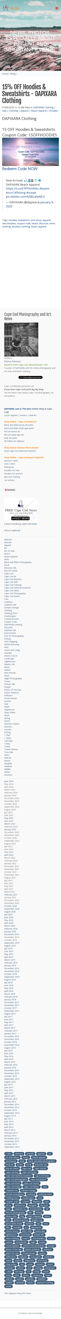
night (33, 1242)
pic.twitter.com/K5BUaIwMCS (25, 196)
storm (50, 1264)
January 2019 (10, 965)
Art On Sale (9, 550)
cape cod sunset (31, 1183)
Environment (10, 633)
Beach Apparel (39, 110)
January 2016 (10, 1067)
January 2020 (10, 931)
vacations (37, 1275)
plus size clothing (12, 476)
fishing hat (9, 467)
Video (6, 755)
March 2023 (9, 823)
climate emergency (14, 1194)
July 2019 (8, 948)
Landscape (9, 658)
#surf (10, 193)
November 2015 (11, 1073)
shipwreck (29, 1260)
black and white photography (41, 1161)
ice (26, 1227)
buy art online (12, 1168)
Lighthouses (9, 661)
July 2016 (8, 1050)
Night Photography (13, 678)
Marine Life (9, 664)
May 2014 (8, 1124)
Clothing (13, 110)
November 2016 (11, 1039)
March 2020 (9, 925)
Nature (7, 670)
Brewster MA (10, 568)
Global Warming (11, 644)
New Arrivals (10, 672)
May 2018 (8, 988)
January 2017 (10, 1033)
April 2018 (8, 991)
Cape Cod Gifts (11, 582)
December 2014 (11, 1104)
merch (26, 1238)
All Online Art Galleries (14, 441)
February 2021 (10, 894)
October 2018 (10, 974)
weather (30, 1279)
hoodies (13, 220)
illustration (36, 1227)
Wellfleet (8, 766)
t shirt (8, 1153)
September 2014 (11, 1113)
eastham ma (20, 1209)
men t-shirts (9, 463)
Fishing (7, 638)
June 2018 (8, 985)
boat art (9, 1164)
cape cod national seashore (18, 1175)
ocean (42, 1242)
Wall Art (32, 415)
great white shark (14, 1223)
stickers (39, 1264)
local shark (25, 1234)
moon (51, 1238)
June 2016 (8, 1053)
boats (20, 1164)
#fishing (20, 193)
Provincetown (10, 698)
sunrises (9, 1268)
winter (30, 1282)
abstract (19, 1153)
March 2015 (9, 1096)
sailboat (23, 1256)
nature (9, 1242)
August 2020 (10, 911)
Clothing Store (10, 613)
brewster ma (41, 1164)
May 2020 (8, 920)
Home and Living (12, 650)
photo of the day (13, 1249)
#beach (44, 188)
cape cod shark (13, 1183)
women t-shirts (11, 460)
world (8, 1286)
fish (30, 1212)
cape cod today (13, 1186)
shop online (11, 1264)
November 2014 (11, 1107)
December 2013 (11, 1138)
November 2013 (11, 1141)
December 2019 (11, 934)
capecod (15, 530)
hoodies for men (12, 470)
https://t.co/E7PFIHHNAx (22, 188)
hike (8, 1227)
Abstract (8, 539)
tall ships (19, 1271)
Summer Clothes (12, 723)
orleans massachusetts (33, 1245)
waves (19, 1279)
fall (47, 1209)
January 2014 (10, 1135)
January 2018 (10, 999)
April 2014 (8, 1127)
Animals (7, 542)
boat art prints (10, 438)
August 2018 (10, 979)
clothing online (45, 1194)
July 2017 (8, 1016)
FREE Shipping (10, 641)
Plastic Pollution (11, 692)
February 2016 (10, 1064)
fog (22, 1216)
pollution (48, 1249)
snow (30, 1264)
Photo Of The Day (12, 689)
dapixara (37, 1201)
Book (6, 565)
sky (22, 1264)
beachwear (11, 1161)
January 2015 (10, 1101)
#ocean (31, 193)
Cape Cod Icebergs (13, 585)
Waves (7, 760)
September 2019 (11, 942)
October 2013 (10, 1144)
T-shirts (7, 738)
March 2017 (9, 1028)
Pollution (8, 695)
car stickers (9, 480)
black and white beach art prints (18, 425)
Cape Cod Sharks (12, 596)
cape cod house (29, 1172)
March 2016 (9, 1062)
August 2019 (10, 945)
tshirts (26, 1275)
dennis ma (20, 1205)
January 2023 (10, 829)
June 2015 (8, 1087)
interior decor (12, 1231)
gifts (8, 1220)
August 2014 (10, 1115)
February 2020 (10, 928)
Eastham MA (10, 630)
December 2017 (11, 1002)
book (29, 1164)
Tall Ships (8, 740)
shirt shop (35, 220)
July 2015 (8, 1084)
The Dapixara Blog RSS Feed (17, 1293)
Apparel (24, 110)
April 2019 (8, 957)
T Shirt (7, 735)
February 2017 (10, 1030)
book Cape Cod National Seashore (20, 451)
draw (8, 1209)
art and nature (12, 1157)
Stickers (23, 415)
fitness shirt (11, 1216)
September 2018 (11, 976)
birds (22, 1161)
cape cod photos (38, 1179)
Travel (7, 746)
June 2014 (8, 1121)
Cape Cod (8, 573)
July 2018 (8, 982)
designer (32, 1205)
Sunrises (8, 726)
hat (38, 1223)
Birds (6, 559)
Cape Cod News (11, 590)
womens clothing (21, 226)
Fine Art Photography (14, 636)
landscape (40, 1231)
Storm (7, 721)
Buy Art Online (10, 570)
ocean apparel (12, 1245)
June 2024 (8, 781)
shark (8, 1260)
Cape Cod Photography (15, 593)
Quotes (7, 701)
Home (5, 73)
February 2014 (10, 1132)
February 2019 (10, 962)
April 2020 (8, 923)
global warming (21, 1220)
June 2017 (8, 1019)
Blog (12, 73)
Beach (7, 553)
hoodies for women (13, 473)
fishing (39, 1212)
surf (29, 1268)
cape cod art (40, 1168)
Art (5, 548)
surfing (38, 1268)
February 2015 (10, 1098)
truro (8, 1275)
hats (46, 1223)
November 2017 (11, 1005)
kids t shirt (27, 1231)
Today (7, 743)
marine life (39, 1234)
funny (47, 1216)
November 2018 (11, 971)
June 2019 (8, 951)
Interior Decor (10, 655)
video (48, 1275)
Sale (4, 110)
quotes (42, 1253)
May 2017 (8, 1022)
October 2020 (10, 906)
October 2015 (10, 1076)
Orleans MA (9, 684)
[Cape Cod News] (20, 509)
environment (36, 1209)
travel (45, 1271)
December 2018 (11, 968)
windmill (20, 1282)
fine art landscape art (14, 434)
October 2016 (10, 1042)
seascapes (35, 1256)
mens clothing (12, 1238)
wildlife (9, 1282)
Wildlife (7, 769)
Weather (8, 763)
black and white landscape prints (19, 428)
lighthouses (11, 1234)
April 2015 (8, 1093)
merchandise (9, 223)
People (7, 687)
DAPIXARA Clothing (43, 107)
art (50, 1153)
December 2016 (11, 1036)
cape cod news (29, 523)
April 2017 (8, 1025)
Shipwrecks (9, 709)
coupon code (23, 223)
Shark (6, 706)
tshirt (16, 1275)
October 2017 (10, 1008)
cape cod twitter (31, 1186)
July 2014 (8, 1118)
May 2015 (8, 1090)
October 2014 (10, 1110)
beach (35, 223)
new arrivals (21, 1242)
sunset (20, 1268)
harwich (29, 1223)
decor (8, 1205)
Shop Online (9, 712)
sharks (18, 1260)
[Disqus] (30, 268)
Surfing (7, 732)
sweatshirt (23, 220)
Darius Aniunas (12, 361)
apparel (47, 220)
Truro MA (8, 752)
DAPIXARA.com (22, 368)
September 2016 (11, 1045)
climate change (28, 1190)
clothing (31, 1194)
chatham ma (12, 1190)
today (36, 1271)
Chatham (8, 602)
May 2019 (8, 954)
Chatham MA (10, 604)
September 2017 (11, 1011)
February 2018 (10, 996)
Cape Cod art (10, 576)
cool (40, 1198)
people (51, 1245)
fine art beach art (12, 431)
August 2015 (10, 1081)
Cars (6, 599)
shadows (48, 1256)
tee (28, 1271)
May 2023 (8, 818)
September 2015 (11, 1079)
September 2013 (11, 1147)
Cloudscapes (10, 616)
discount (43, 223)
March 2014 (9, 1130)
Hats (6, 647)
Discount (8, 627)
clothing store (12, 1198)
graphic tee (37, 1220)
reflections (11, 1256)
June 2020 (8, 917)
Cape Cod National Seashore (17, 587)
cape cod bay (12, 1172)
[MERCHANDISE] (30, 151)
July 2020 (8, 914)
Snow (6, 715)
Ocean (7, 681)
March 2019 (9, 959)
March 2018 (9, 994)
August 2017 (10, 1013)
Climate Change (11, 607)
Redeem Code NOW (19, 168)
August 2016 (10, 1047)
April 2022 (8, 855)
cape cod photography (16, 1179)
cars (45, 1186)
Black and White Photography (17, 562)
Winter (7, 772)
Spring (7, 718)
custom (25, 1201)
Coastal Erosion (11, 619)
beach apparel (38, 226)
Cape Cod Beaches (13, 579)
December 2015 (11, 1070)
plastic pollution (32, 1249)
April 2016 (8, 1059)
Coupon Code (10, 621)
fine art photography (15, 1212)
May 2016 (8, 1056)
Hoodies (53, 110)
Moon (7, 667)
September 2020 (11, 908)
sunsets (7, 729)
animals (30, 1153)
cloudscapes (28, 1198)
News (7, 675)
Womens (8, 774)
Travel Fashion (11, 749)
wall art (9, 1279)
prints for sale (12, 1253)
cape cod (26, 1168)
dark (47, 1201)
